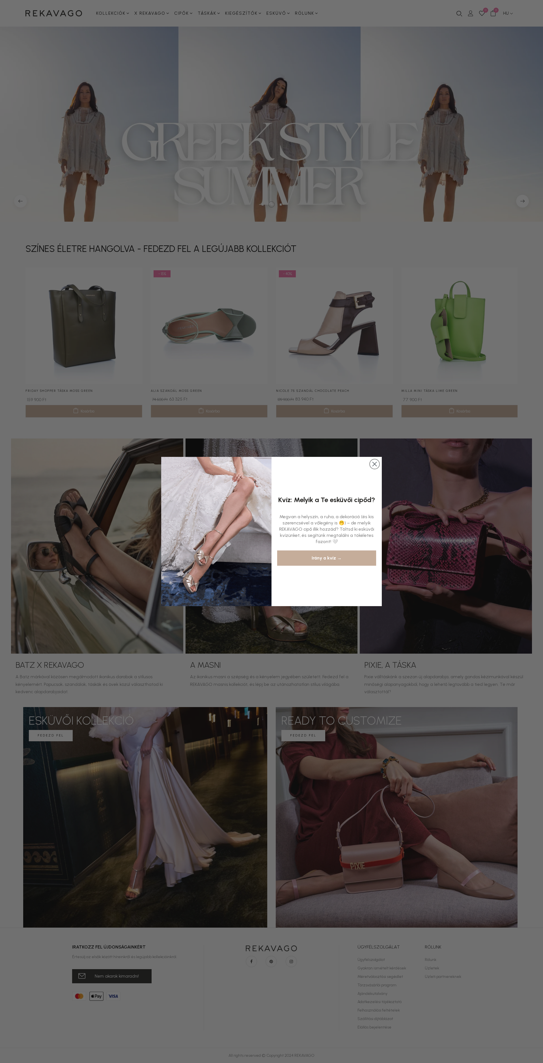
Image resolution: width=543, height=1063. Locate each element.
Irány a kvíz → (327, 558)
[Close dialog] (375, 464)
